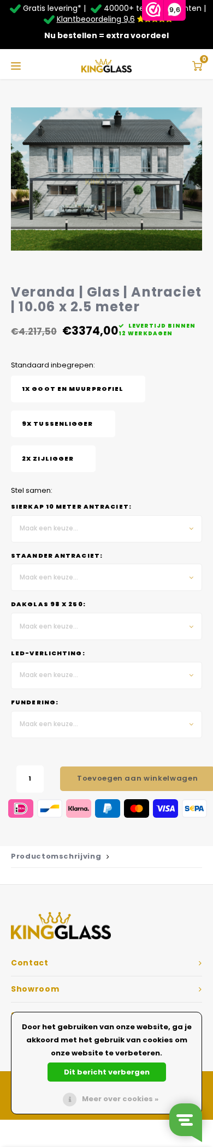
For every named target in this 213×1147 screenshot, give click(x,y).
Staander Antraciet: (57, 556)
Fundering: (34, 702)
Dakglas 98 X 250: (48, 604)
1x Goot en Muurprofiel (72, 389)
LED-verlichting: (48, 653)
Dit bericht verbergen (107, 1072)
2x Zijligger (48, 459)
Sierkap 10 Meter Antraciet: (71, 507)
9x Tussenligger (57, 424)
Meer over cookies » (120, 1099)
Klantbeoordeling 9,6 (96, 19)
